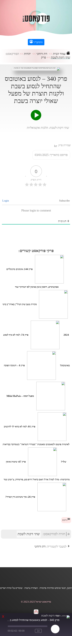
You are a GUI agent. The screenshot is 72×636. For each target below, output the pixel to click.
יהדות (27, 53)
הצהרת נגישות (31, 588)
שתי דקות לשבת (60, 57)
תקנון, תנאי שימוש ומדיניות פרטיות (56, 588)
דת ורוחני (41, 53)
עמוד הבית (59, 53)
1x (38, 631)
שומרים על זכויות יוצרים (11, 588)
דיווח (64, 520)
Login (6, 200)
